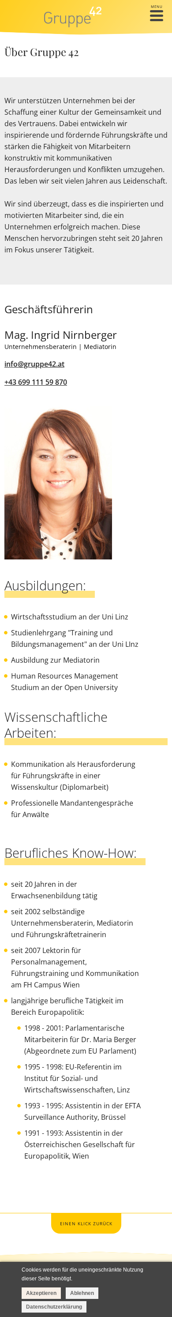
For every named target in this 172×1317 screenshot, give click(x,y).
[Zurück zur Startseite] (73, 17)
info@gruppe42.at (34, 364)
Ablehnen (82, 1293)
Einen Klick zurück (86, 1223)
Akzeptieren (41, 1293)
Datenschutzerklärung (54, 1307)
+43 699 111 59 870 (35, 382)
